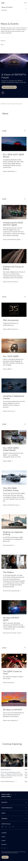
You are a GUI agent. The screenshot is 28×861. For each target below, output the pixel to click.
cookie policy (14, 852)
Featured (3, 40)
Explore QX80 (7, 369)
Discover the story (8, 545)
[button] (25, 3)
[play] (2, 92)
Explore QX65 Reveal (9, 171)
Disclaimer (4, 844)
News (2, 44)
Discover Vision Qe (8, 87)
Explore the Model (8, 682)
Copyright (3, 832)
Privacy (3, 836)
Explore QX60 (7, 461)
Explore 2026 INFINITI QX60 (11, 239)
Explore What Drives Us (7, 781)
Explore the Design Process (11, 505)
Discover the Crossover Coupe (12, 632)
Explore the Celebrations (10, 720)
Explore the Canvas (8, 411)
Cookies (3, 840)
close (4, 857)
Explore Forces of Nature (10, 281)
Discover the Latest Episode (11, 590)
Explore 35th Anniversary (10, 329)
